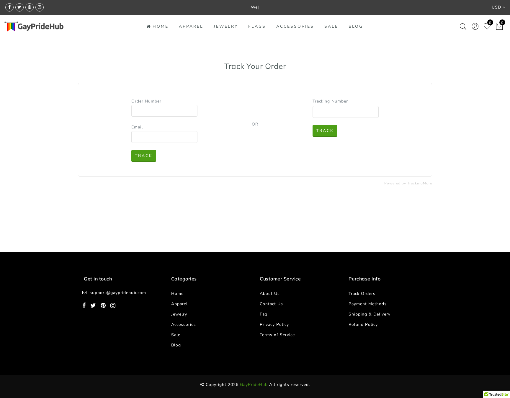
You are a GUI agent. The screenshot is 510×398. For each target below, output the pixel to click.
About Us (270, 293)
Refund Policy (363, 324)
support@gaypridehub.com (118, 292)
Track (144, 155)
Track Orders (362, 293)
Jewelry (226, 26)
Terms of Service (277, 335)
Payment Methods (368, 304)
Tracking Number (330, 101)
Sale (331, 26)
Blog (356, 26)
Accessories (295, 26)
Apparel (191, 26)
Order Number (146, 101)
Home (161, 26)
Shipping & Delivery (369, 314)
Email (137, 127)
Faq (263, 314)
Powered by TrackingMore (408, 183)
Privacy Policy (274, 324)
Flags (257, 26)
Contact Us (271, 304)
